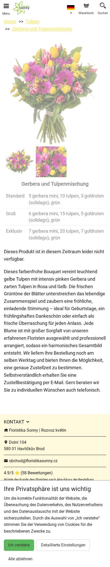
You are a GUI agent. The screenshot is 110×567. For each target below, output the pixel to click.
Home (10, 21)
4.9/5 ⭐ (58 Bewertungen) (28, 472)
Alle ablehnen (20, 558)
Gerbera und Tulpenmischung (42, 29)
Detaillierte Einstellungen (63, 545)
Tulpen (32, 21)
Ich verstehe (19, 545)
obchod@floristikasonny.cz (33, 460)
